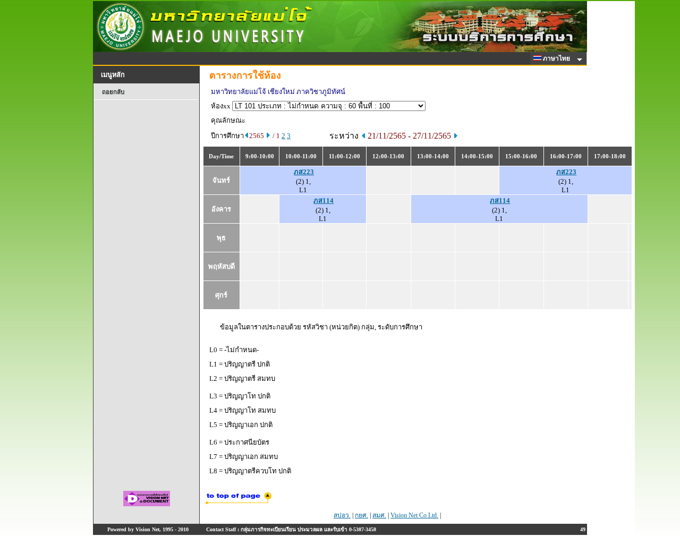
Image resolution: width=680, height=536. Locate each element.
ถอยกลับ (113, 92)
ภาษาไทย (557, 58)
